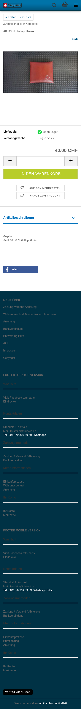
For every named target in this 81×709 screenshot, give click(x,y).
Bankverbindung (13, 328)
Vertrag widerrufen (18, 692)
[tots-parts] (11, 5)
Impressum (10, 350)
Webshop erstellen (26, 703)
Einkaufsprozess (13, 481)
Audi (74, 39)
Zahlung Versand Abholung (20, 306)
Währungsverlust (13, 485)
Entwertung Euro (13, 335)
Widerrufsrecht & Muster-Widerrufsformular (30, 314)
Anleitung (9, 321)
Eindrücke (9, 401)
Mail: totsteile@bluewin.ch (19, 431)
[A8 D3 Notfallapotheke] (40, 69)
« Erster (10, 17)
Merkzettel (9, 515)
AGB (6, 343)
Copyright (9, 357)
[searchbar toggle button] (54, 5)
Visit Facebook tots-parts (19, 397)
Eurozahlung (11, 640)
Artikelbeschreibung (18, 217)
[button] (9, 161)
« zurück (25, 17)
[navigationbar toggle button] (75, 5)
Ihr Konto (9, 510)
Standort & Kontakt (15, 427)
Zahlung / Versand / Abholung (21, 456)
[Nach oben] (69, 702)
